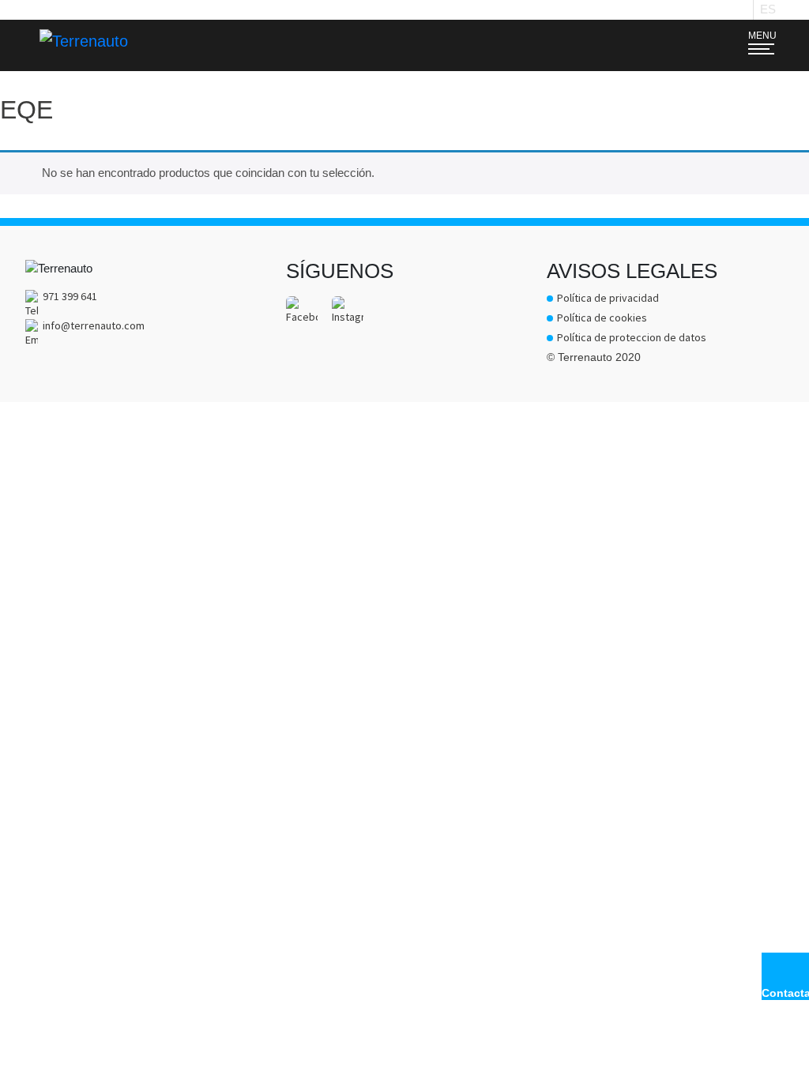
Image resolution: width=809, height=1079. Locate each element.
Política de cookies (602, 317)
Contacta (785, 993)
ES (768, 9)
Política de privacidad (608, 298)
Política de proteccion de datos (631, 337)
